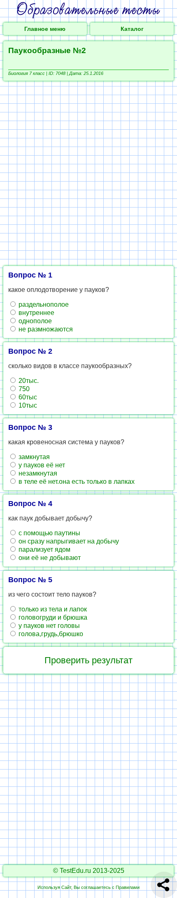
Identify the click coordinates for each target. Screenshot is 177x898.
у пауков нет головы (48, 625)
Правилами (128, 887)
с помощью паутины (48, 532)
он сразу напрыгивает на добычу (68, 541)
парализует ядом (43, 549)
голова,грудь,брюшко (50, 633)
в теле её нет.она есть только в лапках (76, 481)
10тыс (27, 405)
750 (23, 388)
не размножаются (45, 329)
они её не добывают (49, 557)
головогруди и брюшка (52, 617)
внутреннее (35, 312)
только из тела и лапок (52, 609)
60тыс (27, 397)
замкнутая (33, 456)
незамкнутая (37, 473)
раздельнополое (43, 304)
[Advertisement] (88, 173)
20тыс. (28, 380)
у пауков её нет (41, 465)
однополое (34, 320)
